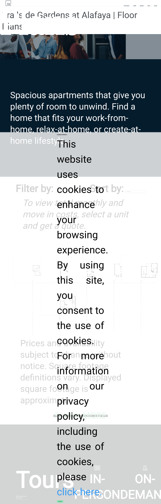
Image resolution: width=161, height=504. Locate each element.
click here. (79, 492)
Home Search (126, 5)
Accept (60, 501)
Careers (155, 5)
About (149, 5)
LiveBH (134, 5)
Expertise (142, 5)
